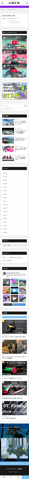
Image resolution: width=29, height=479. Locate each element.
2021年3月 (5, 194)
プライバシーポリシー (12, 468)
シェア (11, 478)
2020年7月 (5, 222)
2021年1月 (5, 201)
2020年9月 (5, 215)
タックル (6, 108)
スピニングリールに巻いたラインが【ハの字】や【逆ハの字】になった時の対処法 (14, 357)
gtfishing (9, 260)
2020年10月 (5, 211)
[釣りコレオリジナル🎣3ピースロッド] (22, 298)
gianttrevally (13, 257)
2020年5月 (5, 229)
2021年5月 (5, 187)
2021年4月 (5, 190)
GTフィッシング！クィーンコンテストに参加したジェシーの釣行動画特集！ (20, 131)
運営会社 (20, 468)
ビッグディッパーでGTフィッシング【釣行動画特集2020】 (20, 158)
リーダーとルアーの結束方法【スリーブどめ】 (11, 378)
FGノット (6, 257)
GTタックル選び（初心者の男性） (9, 418)
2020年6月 (5, 225)
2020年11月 (5, 208)
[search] (25, 106)
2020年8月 (5, 218)
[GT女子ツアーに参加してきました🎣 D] (6, 298)
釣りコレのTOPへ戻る (14, 21)
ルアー (11, 108)
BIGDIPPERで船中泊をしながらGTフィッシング (20, 139)
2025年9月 (5, 173)
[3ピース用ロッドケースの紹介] (14, 298)
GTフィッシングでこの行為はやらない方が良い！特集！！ (20, 149)
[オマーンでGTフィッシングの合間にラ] (14, 282)
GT (3, 108)
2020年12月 (5, 204)
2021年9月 (5, 180)
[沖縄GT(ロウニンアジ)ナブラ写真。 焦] (6, 282)
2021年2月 (5, 197)
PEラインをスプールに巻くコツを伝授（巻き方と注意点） (14, 336)
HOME (3, 9)
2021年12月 (5, 176)
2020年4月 (5, 232)
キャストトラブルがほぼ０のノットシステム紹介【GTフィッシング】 (20, 123)
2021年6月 (5, 183)
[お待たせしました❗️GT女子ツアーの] (22, 290)
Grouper (20, 257)
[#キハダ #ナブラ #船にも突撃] (14, 290)
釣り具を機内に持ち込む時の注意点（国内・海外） (12, 398)
